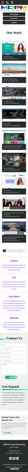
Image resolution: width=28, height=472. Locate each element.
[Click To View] (14, 48)
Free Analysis (14, 14)
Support (14, 22)
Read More (7, 433)
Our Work (14, 18)
